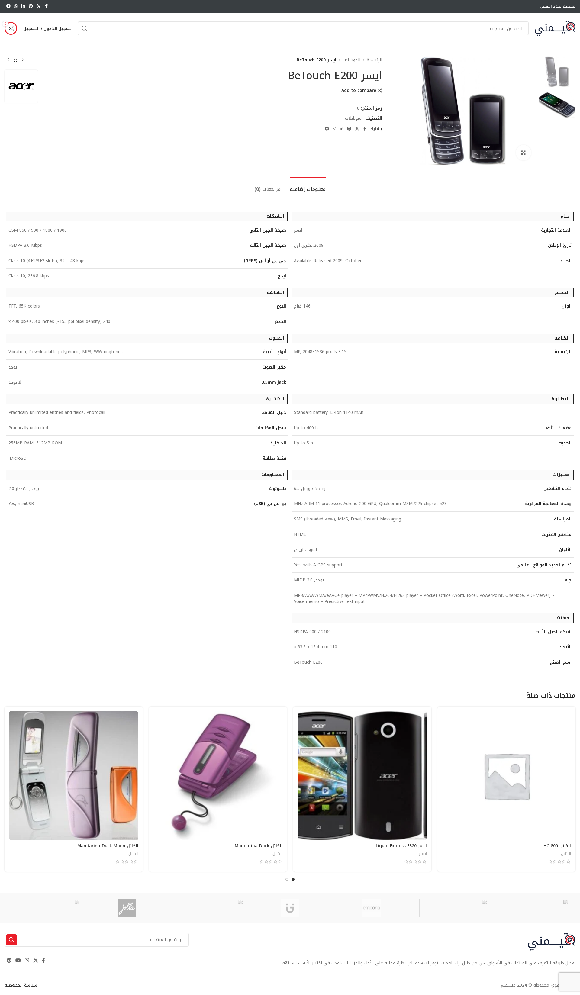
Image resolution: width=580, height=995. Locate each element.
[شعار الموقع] (555, 28)
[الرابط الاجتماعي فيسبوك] (46, 6)
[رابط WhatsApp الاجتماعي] (16, 6)
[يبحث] (85, 28)
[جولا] (127, 908)
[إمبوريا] (371, 908)
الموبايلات (351, 60)
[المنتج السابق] (22, 60)
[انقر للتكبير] (523, 152)
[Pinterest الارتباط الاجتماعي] (31, 6)
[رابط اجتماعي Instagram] (27, 960)
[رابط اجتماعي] (39, 6)
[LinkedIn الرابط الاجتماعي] (23, 6)
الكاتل (566, 853)
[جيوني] (290, 908)
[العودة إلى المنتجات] (15, 60)
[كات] (453, 908)
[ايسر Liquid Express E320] (362, 775)
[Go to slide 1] (293, 879)
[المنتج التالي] (8, 60)
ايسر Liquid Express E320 (401, 846)
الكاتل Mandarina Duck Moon (107, 846)
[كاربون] (45, 908)
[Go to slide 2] (286, 879)
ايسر (423, 853)
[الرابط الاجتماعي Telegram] (8, 6)
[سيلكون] (534, 908)
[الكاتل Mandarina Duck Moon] (73, 775)
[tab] (308, 186)
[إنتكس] (208, 908)
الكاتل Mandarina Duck (258, 846)
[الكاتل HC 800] (506, 775)
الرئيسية (374, 60)
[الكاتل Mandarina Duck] (218, 775)
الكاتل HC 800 (557, 846)
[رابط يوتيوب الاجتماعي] (18, 960)
